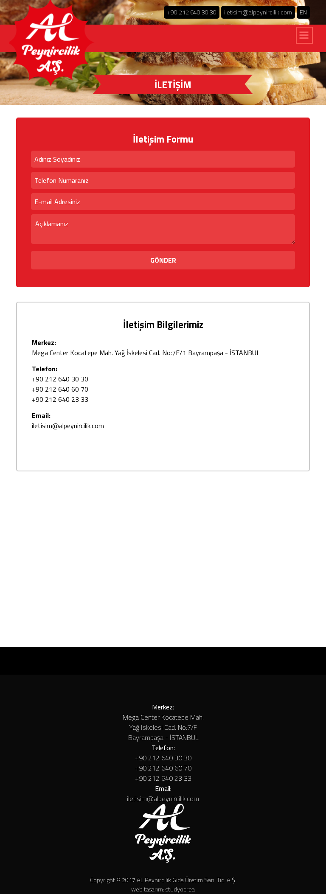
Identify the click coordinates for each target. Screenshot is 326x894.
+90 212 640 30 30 (191, 12)
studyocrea (179, 889)
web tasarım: (147, 889)
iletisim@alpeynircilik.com (258, 12)
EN (303, 12)
